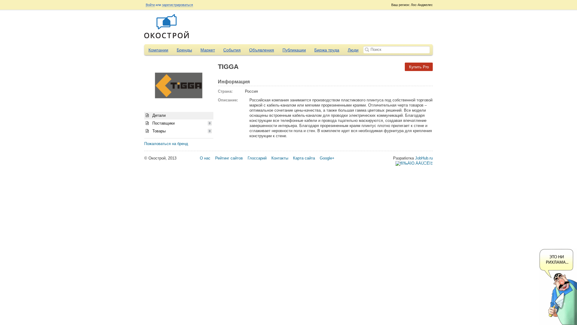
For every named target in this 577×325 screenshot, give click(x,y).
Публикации (294, 50)
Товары (181, 131)
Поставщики (181, 123)
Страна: (225, 91)
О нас (205, 158)
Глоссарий (257, 158)
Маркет (207, 50)
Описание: (228, 100)
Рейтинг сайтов (229, 158)
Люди (353, 50)
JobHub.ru (424, 158)
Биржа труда (326, 50)
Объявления (261, 50)
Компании (158, 50)
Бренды (184, 50)
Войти (150, 5)
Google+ (327, 158)
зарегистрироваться (177, 5)
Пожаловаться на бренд (166, 143)
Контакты (279, 158)
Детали (158, 115)
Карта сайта (304, 158)
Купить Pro (419, 67)
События (232, 50)
